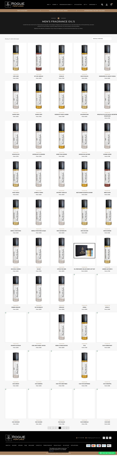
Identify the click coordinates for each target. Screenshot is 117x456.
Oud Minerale (84, 422)
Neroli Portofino (16, 230)
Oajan (39, 269)
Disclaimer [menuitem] (31, 445)
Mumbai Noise (107, 154)
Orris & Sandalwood (61, 345)
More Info (51, 451)
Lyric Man (16, 76)
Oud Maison (38, 422)
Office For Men (61, 269)
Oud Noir (107, 422)
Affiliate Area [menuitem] (74, 445)
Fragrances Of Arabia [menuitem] (65, 4)
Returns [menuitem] (20, 445)
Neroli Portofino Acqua (38, 230)
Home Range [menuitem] (92, 4)
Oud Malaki (61, 422)
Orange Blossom (16, 345)
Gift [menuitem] (85, 4)
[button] (102, 4)
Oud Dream (16, 383)
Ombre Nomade (15, 307)
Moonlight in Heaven (38, 154)
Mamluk (61, 76)
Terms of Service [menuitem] (47, 445)
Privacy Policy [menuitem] (57, 445)
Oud (84, 345)
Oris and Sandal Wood (39, 345)
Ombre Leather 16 (107, 269)
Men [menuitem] (48, 4)
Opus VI (107, 307)
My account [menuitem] (66, 445)
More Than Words (61, 154)
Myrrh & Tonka (38, 192)
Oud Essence (38, 383)
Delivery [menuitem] (14, 445)
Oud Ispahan (15, 422)
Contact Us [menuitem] (39, 445)
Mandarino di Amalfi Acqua (107, 76)
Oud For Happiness (84, 383)
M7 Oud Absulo (38, 76)
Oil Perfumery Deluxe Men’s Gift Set (84, 269)
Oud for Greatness (61, 383)
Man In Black (84, 76)
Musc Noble (15, 192)
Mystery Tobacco (61, 192)
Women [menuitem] (54, 4)
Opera (84, 307)
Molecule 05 (15, 154)
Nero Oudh (107, 192)
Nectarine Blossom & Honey (84, 192)
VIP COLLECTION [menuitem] (78, 4)
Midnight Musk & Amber (61, 114)
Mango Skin (15, 114)
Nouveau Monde (16, 269)
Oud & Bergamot (107, 345)
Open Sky (61, 307)
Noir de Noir (84, 230)
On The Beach (39, 307)
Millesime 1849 (84, 114)
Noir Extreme (107, 230)
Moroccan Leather (84, 154)
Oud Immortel (107, 383)
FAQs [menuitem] (25, 445)
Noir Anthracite (61, 230)
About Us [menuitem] (8, 445)
